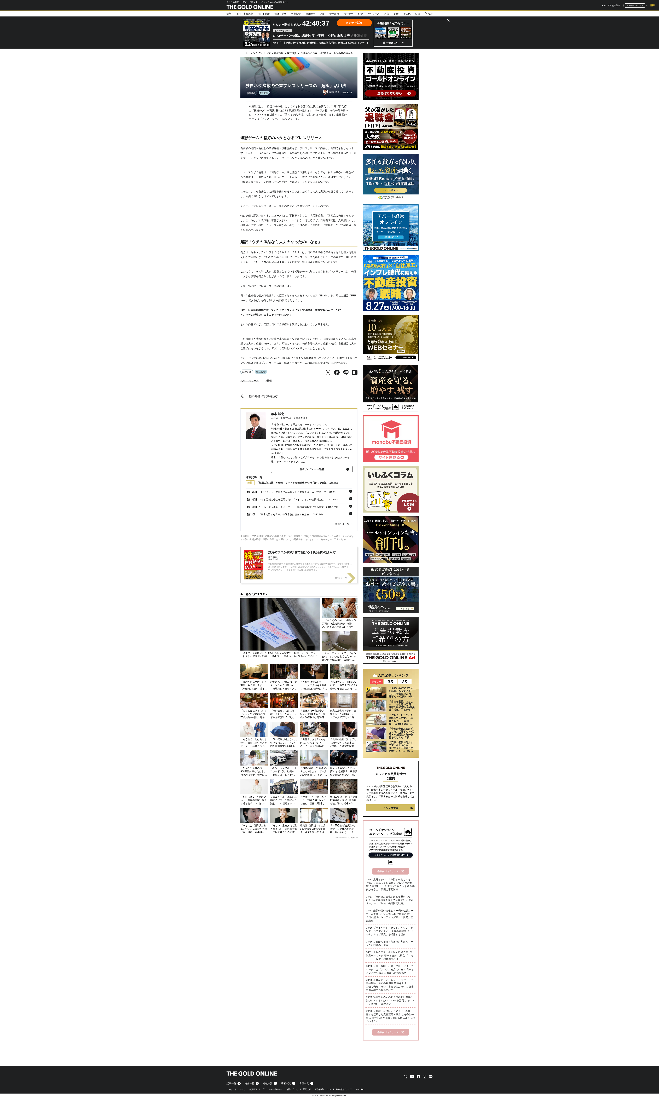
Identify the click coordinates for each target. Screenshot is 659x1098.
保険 (322, 13)
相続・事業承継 (244, 13)
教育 (386, 13)
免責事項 (253, 1089)
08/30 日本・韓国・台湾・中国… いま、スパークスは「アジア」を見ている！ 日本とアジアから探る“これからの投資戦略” (390, 969)
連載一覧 (268, 1083)
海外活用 (310, 13)
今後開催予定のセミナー (393, 23)
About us (360, 1089)
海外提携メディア (344, 1089)
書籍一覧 (304, 1083)
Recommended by (343, 837)
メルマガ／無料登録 (610, 5)
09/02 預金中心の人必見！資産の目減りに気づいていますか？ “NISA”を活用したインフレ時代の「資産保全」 (390, 1000)
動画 (417, 13)
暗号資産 (348, 13)
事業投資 (296, 13)
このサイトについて (236, 1089)
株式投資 (264, 92)
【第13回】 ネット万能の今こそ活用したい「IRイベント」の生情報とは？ (286, 499)
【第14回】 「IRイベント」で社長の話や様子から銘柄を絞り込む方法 (283, 492)
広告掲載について (323, 1089)
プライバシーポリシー (272, 1089)
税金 (360, 13)
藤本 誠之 (277, 414)
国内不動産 (264, 13)
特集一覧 (249, 1083)
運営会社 (307, 1089)
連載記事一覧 (342, 523)
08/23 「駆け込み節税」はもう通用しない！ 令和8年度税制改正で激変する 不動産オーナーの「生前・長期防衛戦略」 (389, 900)
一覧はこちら (393, 43)
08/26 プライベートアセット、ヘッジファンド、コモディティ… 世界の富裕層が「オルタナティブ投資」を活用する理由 (390, 931)
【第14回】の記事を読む (262, 396)
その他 (407, 13)
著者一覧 (286, 1083)
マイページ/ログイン (635, 5)
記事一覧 (231, 1083)
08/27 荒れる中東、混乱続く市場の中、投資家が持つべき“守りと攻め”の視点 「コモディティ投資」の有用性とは (389, 955)
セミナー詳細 (354, 23)
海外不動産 (280, 13)
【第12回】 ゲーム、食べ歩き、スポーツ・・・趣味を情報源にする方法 (285, 507)
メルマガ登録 (390, 807)
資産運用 (334, 13)
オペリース (373, 13)
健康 (396, 13)
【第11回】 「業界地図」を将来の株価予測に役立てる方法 (277, 514)
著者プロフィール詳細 (312, 469)
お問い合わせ (292, 1089)
